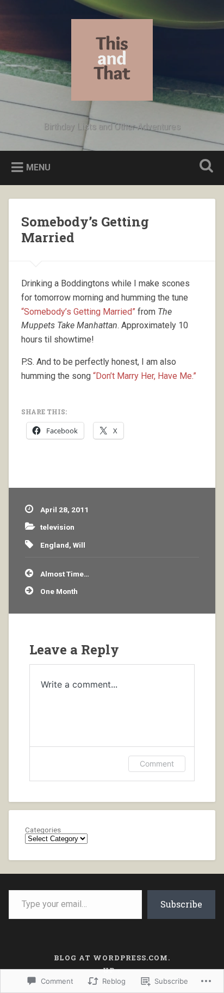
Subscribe (181, 904)
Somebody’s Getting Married (85, 229)
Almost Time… (64, 573)
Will (79, 545)
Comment (157, 763)
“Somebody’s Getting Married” (78, 312)
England (54, 545)
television (57, 527)
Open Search (204, 167)
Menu (38, 167)
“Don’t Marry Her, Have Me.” (144, 376)
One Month (59, 591)
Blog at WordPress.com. (112, 957)
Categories (43, 830)
